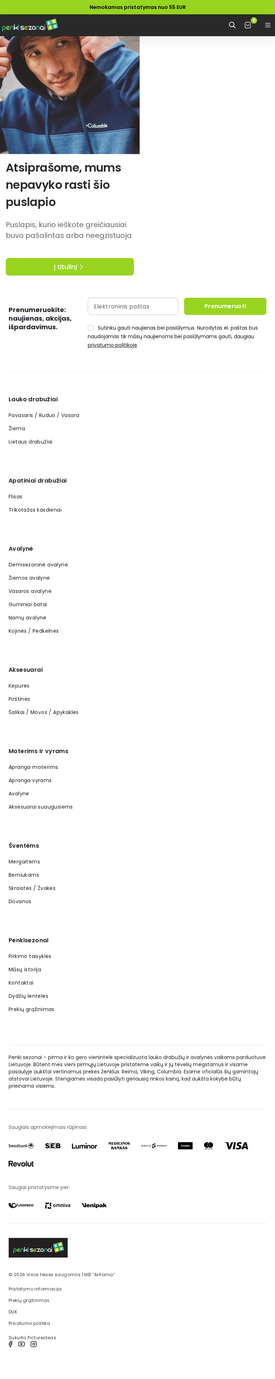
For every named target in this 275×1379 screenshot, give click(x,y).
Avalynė (21, 549)
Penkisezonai (29, 940)
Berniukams (24, 874)
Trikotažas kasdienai (35, 509)
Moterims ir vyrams (38, 751)
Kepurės (19, 685)
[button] (267, 25)
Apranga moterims (33, 767)
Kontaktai (21, 982)
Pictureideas (42, 1338)
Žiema (17, 428)
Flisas (15, 496)
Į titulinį (65, 266)
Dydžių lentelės (28, 996)
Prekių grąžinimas (31, 1009)
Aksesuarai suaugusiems (41, 806)
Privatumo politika (29, 1323)
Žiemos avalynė (29, 577)
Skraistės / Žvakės (32, 888)
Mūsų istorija (25, 969)
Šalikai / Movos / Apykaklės (44, 712)
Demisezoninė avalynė (38, 564)
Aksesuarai (26, 670)
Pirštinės (19, 699)
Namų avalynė (28, 617)
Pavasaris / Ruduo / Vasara (44, 415)
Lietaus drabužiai (31, 441)
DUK (13, 1312)
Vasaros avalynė (30, 591)
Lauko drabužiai (33, 399)
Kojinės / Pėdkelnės (34, 631)
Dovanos (20, 901)
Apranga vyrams (30, 780)
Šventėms (24, 846)
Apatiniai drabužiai (38, 481)
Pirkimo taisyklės (30, 956)
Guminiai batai (28, 604)
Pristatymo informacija (35, 1289)
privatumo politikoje (112, 345)
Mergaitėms (24, 861)
